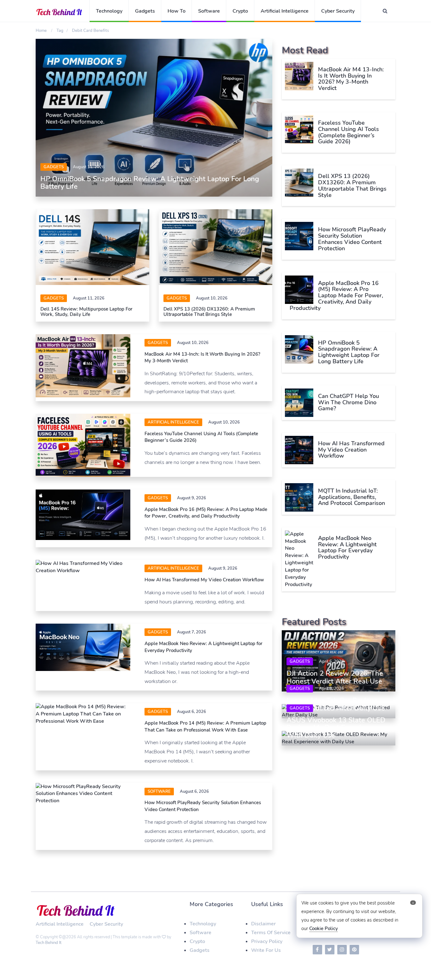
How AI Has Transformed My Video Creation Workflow (204, 580)
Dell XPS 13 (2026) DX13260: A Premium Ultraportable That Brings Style (209, 311)
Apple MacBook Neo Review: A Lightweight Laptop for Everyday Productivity (347, 547)
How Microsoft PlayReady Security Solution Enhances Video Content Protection (352, 239)
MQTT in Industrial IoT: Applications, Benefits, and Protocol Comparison (351, 497)
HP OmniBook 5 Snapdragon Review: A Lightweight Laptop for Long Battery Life (149, 182)
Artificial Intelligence (285, 11)
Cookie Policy (323, 928)
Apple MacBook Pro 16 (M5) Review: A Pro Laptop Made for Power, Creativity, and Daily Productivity (206, 512)
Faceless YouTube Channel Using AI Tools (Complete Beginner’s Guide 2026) (348, 132)
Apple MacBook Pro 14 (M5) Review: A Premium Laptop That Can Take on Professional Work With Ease (205, 726)
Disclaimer (263, 923)
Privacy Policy (266, 941)
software (159, 791)
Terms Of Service (271, 932)
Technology (109, 11)
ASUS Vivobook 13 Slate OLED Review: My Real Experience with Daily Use (336, 727)
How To (177, 11)
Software (209, 11)
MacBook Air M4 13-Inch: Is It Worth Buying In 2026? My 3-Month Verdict (351, 79)
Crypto (240, 11)
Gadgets (145, 11)
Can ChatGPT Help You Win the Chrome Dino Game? (348, 402)
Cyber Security (338, 11)
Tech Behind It (49, 943)
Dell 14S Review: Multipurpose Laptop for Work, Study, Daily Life (86, 311)
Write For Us (266, 950)
